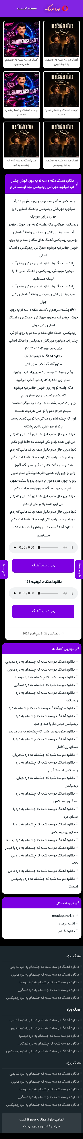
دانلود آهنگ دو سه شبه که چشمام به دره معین (41, 669)
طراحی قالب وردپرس (46, 1126)
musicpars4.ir (63, 916)
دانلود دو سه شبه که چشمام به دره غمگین (44, 685)
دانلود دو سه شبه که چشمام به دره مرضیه (44, 677)
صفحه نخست (27, 8)
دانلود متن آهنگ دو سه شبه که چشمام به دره (42, 708)
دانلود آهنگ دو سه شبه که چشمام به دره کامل (41, 871)
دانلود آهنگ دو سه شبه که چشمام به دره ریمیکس (42, 998)
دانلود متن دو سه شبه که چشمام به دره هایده (42, 731)
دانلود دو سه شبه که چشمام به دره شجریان (43, 755)
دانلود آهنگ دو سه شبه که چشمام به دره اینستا (40, 840)
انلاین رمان (67, 923)
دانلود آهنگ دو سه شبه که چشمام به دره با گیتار (40, 848)
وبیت (26, 1126)
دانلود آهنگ (40, 565)
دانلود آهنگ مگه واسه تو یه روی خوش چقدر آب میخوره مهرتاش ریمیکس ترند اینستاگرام (42, 184)
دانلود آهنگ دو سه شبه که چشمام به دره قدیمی (40, 661)
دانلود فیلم (66, 931)
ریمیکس (54, 633)
